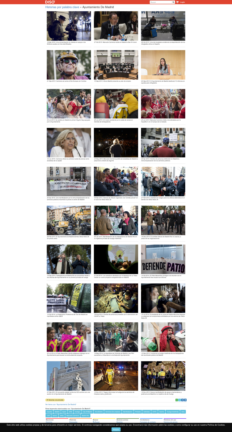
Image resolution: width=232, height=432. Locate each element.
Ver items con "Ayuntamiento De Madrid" (60, 404)
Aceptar (116, 429)
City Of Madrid (87, 412)
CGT (48, 415)
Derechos (49, 422)
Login (182, 2)
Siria (183, 412)
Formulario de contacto (148, 422)
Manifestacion (127, 412)
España (49, 412)
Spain (64, 412)
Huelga (77, 412)
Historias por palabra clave (62, 7)
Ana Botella (99, 412)
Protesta (138, 412)
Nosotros (119, 422)
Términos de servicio (171, 422)
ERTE (154, 412)
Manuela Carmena (73, 415)
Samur (55, 415)
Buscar (97, 422)
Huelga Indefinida (173, 412)
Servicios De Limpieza (112, 412)
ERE (70, 412)
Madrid (57, 412)
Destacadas (73, 422)
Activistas (147, 412)
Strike (62, 415)
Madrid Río (85, 415)
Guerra (161, 412)
